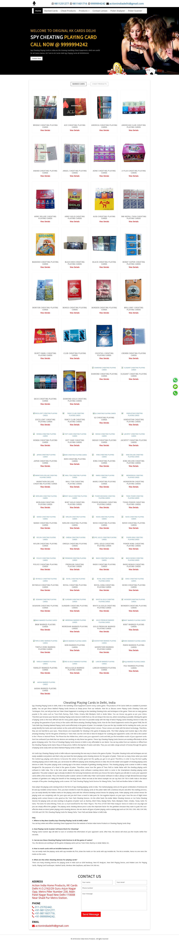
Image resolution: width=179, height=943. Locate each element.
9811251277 (61, 3)
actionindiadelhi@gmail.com (126, 3)
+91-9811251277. (44, 910)
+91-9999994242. (44, 916)
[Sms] (175, 386)
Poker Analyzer (117, 10)
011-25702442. (43, 907)
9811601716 (80, 3)
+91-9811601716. (44, 913)
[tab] (78, 84)
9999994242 (98, 3)
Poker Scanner (135, 10)
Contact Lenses (100, 10)
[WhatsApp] (175, 380)
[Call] (175, 393)
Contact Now (36, 58)
